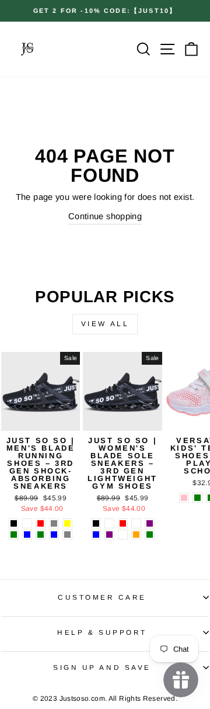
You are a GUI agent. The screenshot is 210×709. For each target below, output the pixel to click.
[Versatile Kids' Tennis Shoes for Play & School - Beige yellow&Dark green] (197, 497)
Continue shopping (105, 216)
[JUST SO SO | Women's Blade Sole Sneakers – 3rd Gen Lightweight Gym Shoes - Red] (122, 523)
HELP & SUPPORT (101, 632)
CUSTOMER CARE (102, 597)
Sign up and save (102, 667)
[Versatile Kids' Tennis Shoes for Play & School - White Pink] (184, 497)
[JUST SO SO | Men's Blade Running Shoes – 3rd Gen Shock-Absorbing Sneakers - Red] (40, 523)
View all (105, 324)
